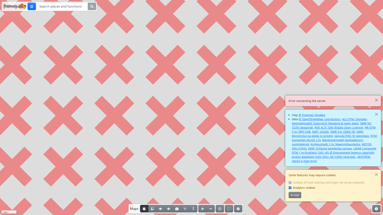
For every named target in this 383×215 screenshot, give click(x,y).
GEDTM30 (363, 157)
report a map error (304, 161)
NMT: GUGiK (320, 132)
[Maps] (193, 208)
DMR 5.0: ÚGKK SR (342, 132)
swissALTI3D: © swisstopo (351, 136)
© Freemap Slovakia (312, 115)
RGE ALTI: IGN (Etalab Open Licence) (339, 127)
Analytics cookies (304, 188)
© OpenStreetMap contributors (320, 119)
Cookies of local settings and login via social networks (328, 182)
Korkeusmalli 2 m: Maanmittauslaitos (335, 144)
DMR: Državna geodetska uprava (330, 148)
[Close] (376, 100)
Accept (294, 195)
